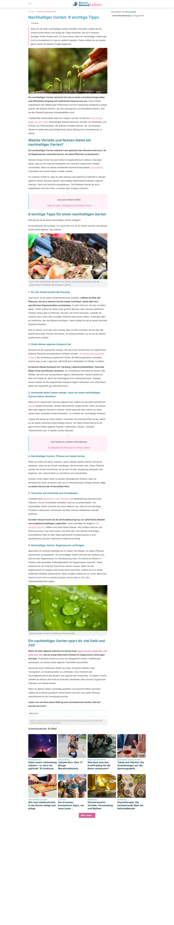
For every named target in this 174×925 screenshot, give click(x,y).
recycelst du (97, 167)
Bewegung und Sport (97, 760)
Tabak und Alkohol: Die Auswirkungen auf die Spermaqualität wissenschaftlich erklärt (131, 765)
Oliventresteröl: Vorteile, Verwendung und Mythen (100, 805)
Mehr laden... (87, 815)
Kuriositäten (63, 760)
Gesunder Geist (35, 760)
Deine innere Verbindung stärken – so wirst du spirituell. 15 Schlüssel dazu (42, 765)
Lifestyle (31, 11)
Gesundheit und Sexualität (129, 760)
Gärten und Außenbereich (46, 11)
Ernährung (92, 800)
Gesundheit (122, 800)
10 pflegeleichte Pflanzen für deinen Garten (69, 447)
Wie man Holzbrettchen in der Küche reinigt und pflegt (42, 805)
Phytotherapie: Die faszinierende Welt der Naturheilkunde (130, 805)
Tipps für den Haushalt (38, 800)
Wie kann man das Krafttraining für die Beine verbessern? (99, 765)
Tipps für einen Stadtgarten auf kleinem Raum (69, 205)
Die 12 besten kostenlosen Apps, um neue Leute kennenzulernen (71, 805)
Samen (31, 406)
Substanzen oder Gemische (56, 499)
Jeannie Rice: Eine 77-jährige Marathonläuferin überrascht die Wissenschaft (70, 765)
